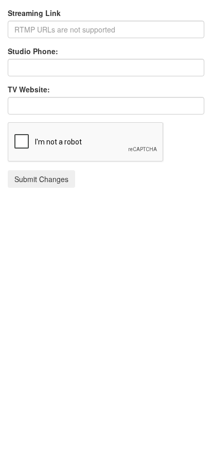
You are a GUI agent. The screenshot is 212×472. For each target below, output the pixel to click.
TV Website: (29, 89)
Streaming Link (34, 13)
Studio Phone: (33, 51)
